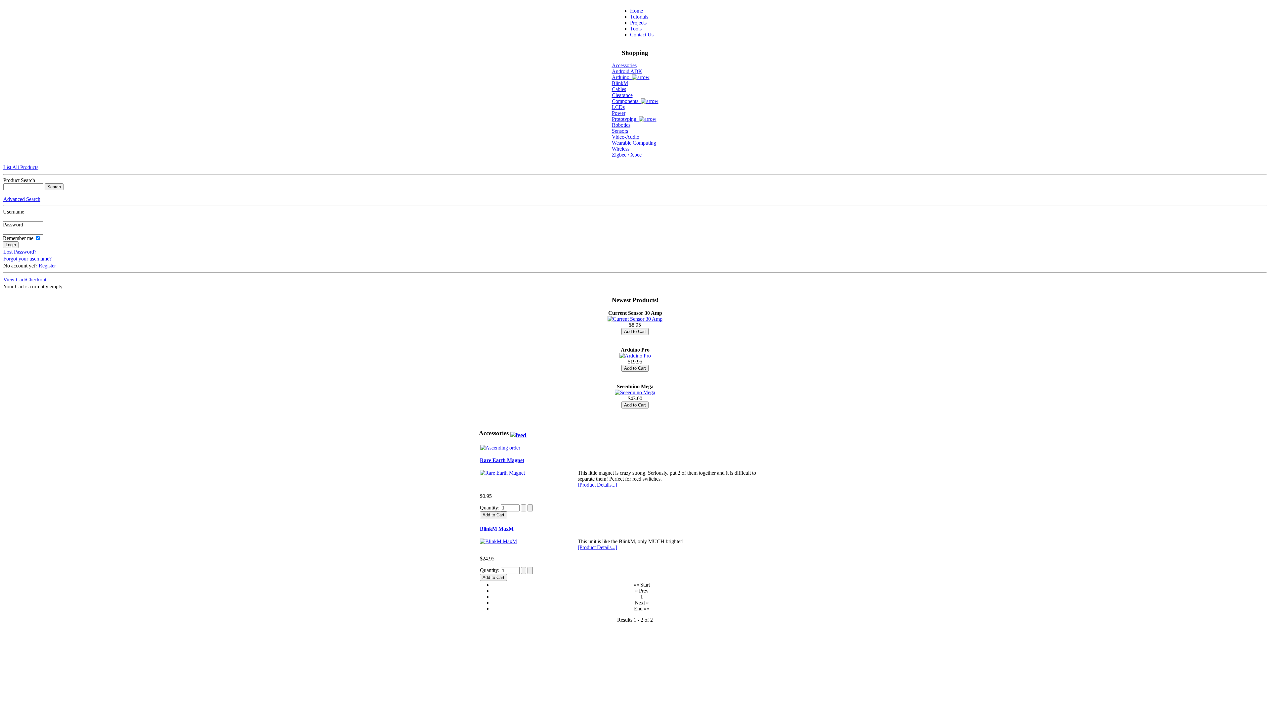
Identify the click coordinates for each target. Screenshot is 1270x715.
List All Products (20, 167)
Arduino (622, 77)
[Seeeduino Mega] (635, 392)
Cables (619, 89)
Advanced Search (21, 199)
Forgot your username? (27, 259)
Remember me (18, 238)
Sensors (620, 131)
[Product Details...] (597, 485)
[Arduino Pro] (635, 355)
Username (13, 212)
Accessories (624, 65)
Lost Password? (19, 252)
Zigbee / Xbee (627, 155)
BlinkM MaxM (497, 529)
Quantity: (490, 507)
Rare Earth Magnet (502, 460)
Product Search (19, 180)
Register (47, 265)
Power (618, 113)
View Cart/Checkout (24, 279)
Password (13, 224)
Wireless (620, 149)
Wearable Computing (634, 143)
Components (626, 101)
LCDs (618, 107)
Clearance (622, 95)
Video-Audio (625, 137)
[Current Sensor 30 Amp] (635, 319)
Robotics (621, 125)
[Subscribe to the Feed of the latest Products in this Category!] (518, 433)
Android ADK (627, 71)
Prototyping (625, 119)
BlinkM (620, 83)
